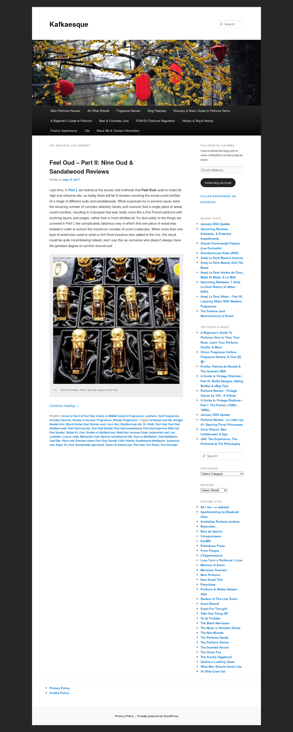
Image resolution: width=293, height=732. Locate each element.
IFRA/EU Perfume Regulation (155, 120)
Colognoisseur (211, 536)
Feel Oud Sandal (102, 428)
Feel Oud (161, 424)
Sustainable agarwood (89, 445)
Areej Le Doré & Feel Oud (78, 416)
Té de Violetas (210, 618)
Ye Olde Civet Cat (213, 671)
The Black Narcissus (215, 623)
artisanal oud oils (161, 420)
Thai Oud (138, 445)
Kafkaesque (68, 24)
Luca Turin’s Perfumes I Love (221, 560)
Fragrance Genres (128, 110)
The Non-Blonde (212, 632)
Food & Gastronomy (64, 130)
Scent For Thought (214, 608)
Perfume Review (60, 420)
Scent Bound (210, 603)
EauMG (206, 541)
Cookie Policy (59, 693)
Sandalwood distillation (150, 441)
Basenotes (208, 526)
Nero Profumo (210, 575)
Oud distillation (167, 436)
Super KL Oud (65, 445)
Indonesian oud (159, 432)
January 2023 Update (215, 224)
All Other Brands (98, 110)
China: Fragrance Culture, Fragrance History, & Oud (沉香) (221, 357)
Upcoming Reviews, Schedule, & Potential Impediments (216, 234)
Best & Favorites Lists (114, 120)
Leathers (151, 416)
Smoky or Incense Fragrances (92, 420)
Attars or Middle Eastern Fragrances (120, 416)
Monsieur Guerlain (214, 570)
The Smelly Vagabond (216, 657)
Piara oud (68, 441)
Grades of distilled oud (100, 432)
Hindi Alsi (122, 432)
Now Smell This (212, 579)
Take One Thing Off (214, 613)
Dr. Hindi (148, 424)
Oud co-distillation (145, 436)
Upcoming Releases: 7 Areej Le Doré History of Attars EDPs (220, 287)
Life (87, 130)
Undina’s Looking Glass (218, 661)
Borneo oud (97, 424)
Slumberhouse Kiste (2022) (220, 253)
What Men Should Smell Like (221, 666)
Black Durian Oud (77, 424)
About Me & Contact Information (118, 130)
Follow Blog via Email (218, 183)
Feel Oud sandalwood (128, 428)
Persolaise (208, 584)
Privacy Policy (59, 688)
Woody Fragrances (125, 420)
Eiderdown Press (213, 546)
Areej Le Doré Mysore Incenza (222, 258)
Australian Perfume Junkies (220, 521)
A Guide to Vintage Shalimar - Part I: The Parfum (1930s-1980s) (222, 405)
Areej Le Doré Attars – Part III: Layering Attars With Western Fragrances (222, 301)
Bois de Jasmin (211, 531)
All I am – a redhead (215, 507)
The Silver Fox (211, 652)
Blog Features (157, 110)
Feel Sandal (57, 432)
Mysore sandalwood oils (116, 436)
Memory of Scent (213, 565)
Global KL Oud (75, 432)
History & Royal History (197, 120)
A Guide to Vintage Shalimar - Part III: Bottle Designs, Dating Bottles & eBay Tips (222, 381)
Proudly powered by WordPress (157, 716)
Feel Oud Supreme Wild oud (161, 428)
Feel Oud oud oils (79, 428)
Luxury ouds (70, 436)
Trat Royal (152, 445)
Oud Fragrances (168, 416)
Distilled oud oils (131, 424)
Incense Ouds (139, 432)
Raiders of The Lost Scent (219, 599)
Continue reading (64, 405)
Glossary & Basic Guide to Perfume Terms (201, 110)
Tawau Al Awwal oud (118, 445)
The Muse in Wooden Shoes (220, 628)
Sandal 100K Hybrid (121, 441)
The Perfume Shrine (215, 642)
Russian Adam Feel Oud (91, 441)
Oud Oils (54, 441)
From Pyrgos (210, 550)
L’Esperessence (211, 555)
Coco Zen (113, 424)
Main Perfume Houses (65, 110)
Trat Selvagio (168, 445)
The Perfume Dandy (214, 637)
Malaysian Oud (89, 436)
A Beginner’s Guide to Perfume (71, 120)
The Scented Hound (214, 647)
